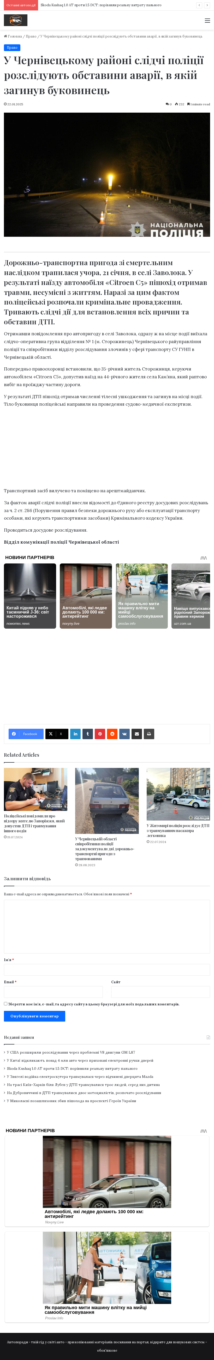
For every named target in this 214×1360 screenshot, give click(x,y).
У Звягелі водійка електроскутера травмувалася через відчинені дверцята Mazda (80, 1076)
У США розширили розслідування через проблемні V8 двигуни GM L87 (71, 1052)
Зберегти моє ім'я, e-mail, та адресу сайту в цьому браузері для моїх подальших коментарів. (93, 1004)
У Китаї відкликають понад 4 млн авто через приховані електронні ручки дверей (80, 1060)
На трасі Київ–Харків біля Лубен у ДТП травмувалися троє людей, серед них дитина (83, 1084)
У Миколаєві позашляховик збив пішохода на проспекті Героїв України (71, 1100)
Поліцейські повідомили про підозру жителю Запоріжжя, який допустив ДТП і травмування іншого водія (34, 823)
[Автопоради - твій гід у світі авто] (15, 20)
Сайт (116, 982)
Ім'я (9, 960)
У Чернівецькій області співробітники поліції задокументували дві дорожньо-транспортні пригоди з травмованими (104, 848)
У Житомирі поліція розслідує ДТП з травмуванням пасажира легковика (178, 830)
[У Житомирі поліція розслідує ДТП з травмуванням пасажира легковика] (178, 794)
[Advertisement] (107, 68)
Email (10, 982)
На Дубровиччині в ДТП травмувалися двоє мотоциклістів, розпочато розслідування (84, 1092)
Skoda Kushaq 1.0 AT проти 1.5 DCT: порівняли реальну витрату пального (72, 1068)
